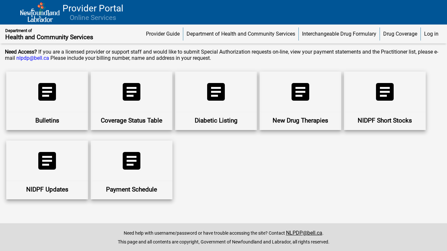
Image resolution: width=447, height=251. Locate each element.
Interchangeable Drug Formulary (339, 34)
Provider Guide (163, 34)
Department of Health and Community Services (241, 34)
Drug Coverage (400, 34)
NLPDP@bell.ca (304, 233)
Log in (431, 34)
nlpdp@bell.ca (32, 58)
